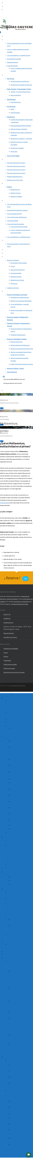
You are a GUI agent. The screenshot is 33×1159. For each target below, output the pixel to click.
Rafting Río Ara (17, 877)
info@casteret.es (8, 622)
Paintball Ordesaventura (21, 1107)
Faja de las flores (18, 772)
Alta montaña (12, 769)
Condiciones (7, 660)
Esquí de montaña (15, 725)
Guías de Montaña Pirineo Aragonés (17, 685)
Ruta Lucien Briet (18, 765)
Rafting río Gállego (18, 884)
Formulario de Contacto (10, 637)
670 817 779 (7, 614)
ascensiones (25, 601)
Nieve (6, 698)
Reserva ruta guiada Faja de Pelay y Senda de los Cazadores (21, 1132)
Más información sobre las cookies (14, 672)
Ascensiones (12, 776)
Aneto (13, 779)
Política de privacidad (10, 664)
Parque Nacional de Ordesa (20, 604)
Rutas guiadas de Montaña (15, 736)
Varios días (15, 829)
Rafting (10, 874)
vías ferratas (17, 601)
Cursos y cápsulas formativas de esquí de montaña (20, 927)
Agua (6, 872)
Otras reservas (13, 1154)
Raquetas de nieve (15, 722)
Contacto (7, 954)
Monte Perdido (17, 782)
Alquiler (7, 951)
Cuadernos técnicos (15, 1053)
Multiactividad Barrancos (17, 864)
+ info (25, 578)
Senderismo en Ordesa (19, 1037)
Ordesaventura (4, 503)
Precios (6, 656)
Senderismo (12, 786)
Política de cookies (9, 668)
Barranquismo (9, 837)
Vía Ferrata (12, 738)
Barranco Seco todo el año (18, 867)
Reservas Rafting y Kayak (18, 1151)
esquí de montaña (12, 599)
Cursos (6, 652)
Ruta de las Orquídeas (20, 825)
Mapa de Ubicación (9, 633)
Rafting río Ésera (18, 880)
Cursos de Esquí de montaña (19, 917)
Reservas (8, 1057)
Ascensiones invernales (17, 718)
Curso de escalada (15, 833)
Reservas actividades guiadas (19, 1111)
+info (2, 408)
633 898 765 (7, 618)
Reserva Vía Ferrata (19, 1114)
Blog (5, 958)
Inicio (15, 694)
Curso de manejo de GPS (18, 904)
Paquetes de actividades (11, 648)
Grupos (7, 942)
